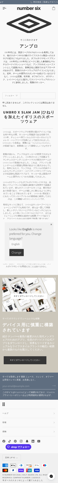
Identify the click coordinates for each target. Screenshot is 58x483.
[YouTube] (38, 441)
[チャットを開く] (51, 476)
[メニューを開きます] (7, 8)
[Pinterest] (15, 441)
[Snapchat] (27, 441)
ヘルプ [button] (5, 413)
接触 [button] (4, 431)
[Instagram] (21, 441)
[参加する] (53, 385)
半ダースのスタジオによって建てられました (22, 480)
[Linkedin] (33, 441)
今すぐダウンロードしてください (25, 360)
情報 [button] (4, 422)
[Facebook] (3, 441)
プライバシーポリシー (12, 395)
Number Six (10, 475)
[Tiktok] (9, 441)
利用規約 (33, 395)
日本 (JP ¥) (10, 457)
